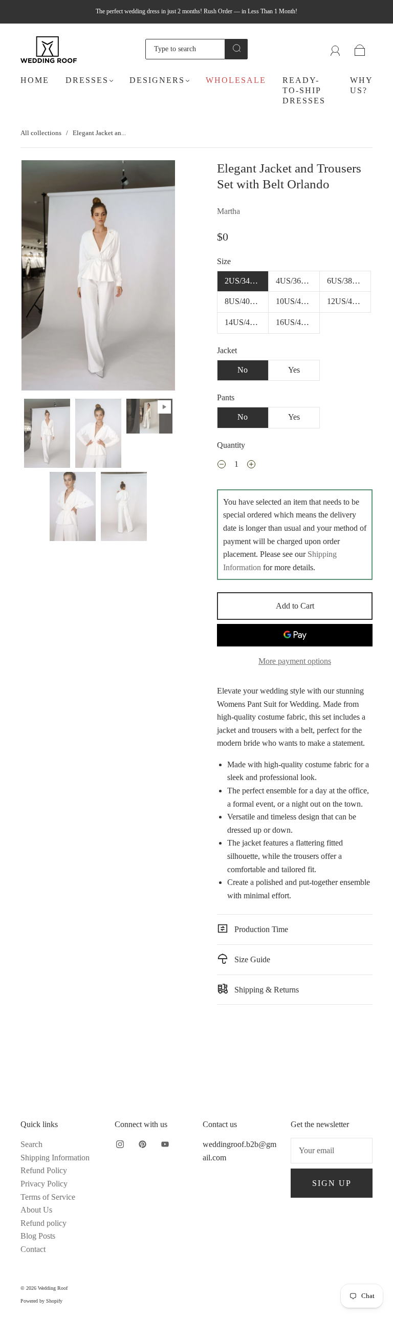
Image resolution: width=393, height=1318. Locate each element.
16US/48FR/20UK (298, 322)
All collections (40, 133)
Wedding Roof (53, 1288)
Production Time (260, 929)
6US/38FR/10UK (349, 280)
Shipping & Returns (265, 989)
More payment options (294, 661)
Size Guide (251, 959)
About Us (36, 1209)
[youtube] (165, 1144)
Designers (157, 80)
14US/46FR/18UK (247, 322)
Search (31, 1144)
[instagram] (119, 1144)
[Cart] (360, 48)
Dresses (87, 80)
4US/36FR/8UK (298, 280)
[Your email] (332, 1150)
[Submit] (236, 48)
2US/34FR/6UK (247, 280)
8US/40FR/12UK (247, 301)
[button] (36, 277)
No (242, 369)
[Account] (335, 48)
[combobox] (185, 49)
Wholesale (236, 80)
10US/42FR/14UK (298, 301)
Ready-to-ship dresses (303, 90)
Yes (294, 369)
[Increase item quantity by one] (251, 466)
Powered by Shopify (41, 1301)
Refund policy (43, 1223)
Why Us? (361, 85)
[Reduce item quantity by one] (221, 466)
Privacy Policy (44, 1183)
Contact (33, 1249)
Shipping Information (55, 1157)
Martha (228, 211)
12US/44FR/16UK (349, 301)
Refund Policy (43, 1170)
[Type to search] (185, 49)
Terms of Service (47, 1197)
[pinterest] (142, 1144)
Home (34, 80)
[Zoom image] (98, 277)
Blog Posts (37, 1235)
